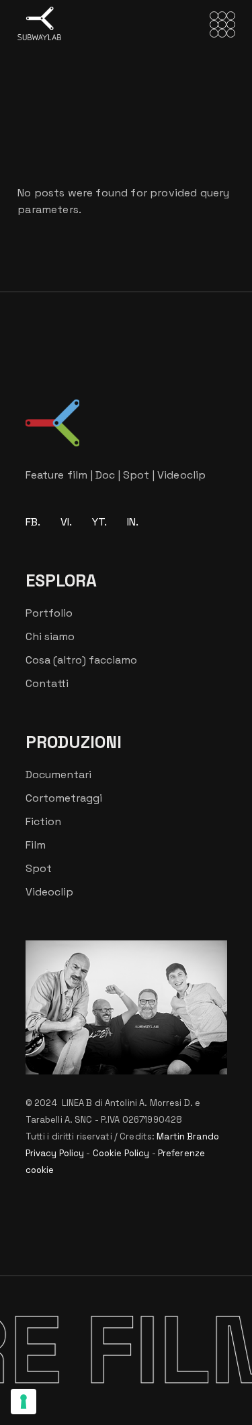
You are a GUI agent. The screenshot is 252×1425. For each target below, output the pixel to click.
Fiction (43, 821)
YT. (99, 522)
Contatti (47, 683)
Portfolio (49, 613)
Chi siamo (50, 636)
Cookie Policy (121, 1153)
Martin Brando (188, 1136)
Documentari (58, 774)
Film (36, 845)
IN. (132, 522)
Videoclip (49, 892)
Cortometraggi (64, 798)
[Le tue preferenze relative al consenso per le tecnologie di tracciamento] (23, 1401)
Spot (39, 868)
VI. (66, 522)
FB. (33, 522)
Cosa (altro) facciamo (81, 660)
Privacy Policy (55, 1153)
